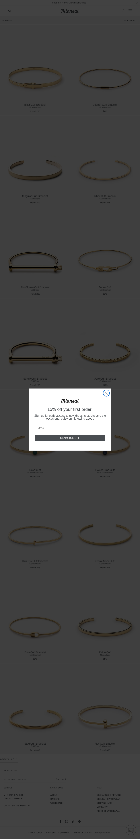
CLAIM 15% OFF (70, 438)
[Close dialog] (106, 393)
